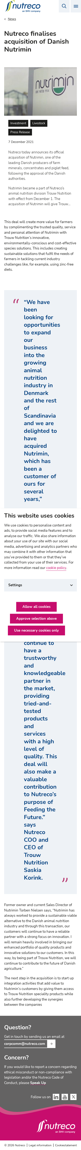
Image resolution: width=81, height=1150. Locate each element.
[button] (64, 6)
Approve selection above (36, 618)
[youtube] (64, 1097)
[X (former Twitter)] (73, 1097)
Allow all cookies (36, 607)
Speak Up (38, 1083)
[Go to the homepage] (56, 1126)
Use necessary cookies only (36, 630)
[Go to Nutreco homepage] (23, 6)
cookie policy (56, 567)
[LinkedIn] (56, 1097)
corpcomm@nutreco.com (24, 1043)
